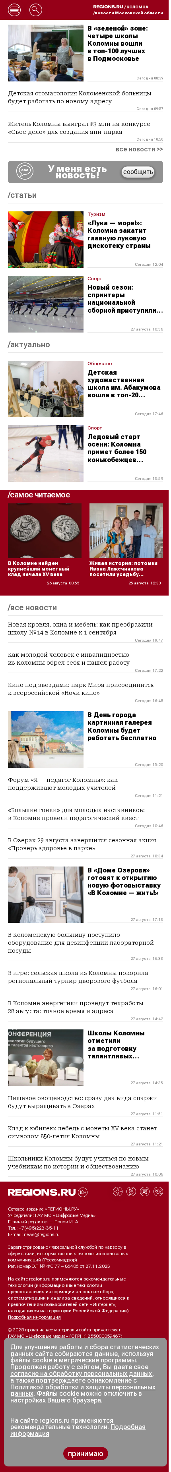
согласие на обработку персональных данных (81, 1373)
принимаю (85, 1453)
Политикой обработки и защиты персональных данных (82, 1390)
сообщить (138, 172)
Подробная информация (34, 1317)
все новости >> (139, 149)
